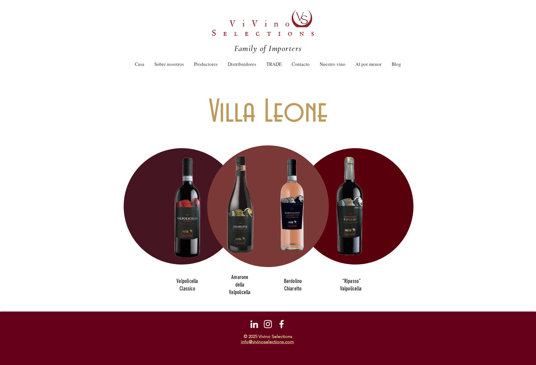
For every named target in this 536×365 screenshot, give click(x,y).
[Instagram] (267, 324)
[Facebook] (281, 324)
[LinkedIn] (254, 324)
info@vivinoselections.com (267, 341)
